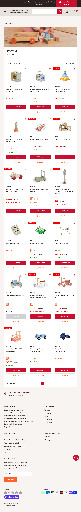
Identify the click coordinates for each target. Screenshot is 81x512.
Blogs (46, 416)
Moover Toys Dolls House (63, 139)
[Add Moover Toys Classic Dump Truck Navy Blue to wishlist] (74, 328)
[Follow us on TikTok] (16, 492)
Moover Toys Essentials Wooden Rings (14, 140)
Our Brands (47, 413)
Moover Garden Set (36, 243)
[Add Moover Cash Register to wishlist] (25, 223)
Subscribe (10, 479)
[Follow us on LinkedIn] (20, 492)
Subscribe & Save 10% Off (68, 3)
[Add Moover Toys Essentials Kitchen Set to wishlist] (25, 69)
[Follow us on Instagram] (9, 492)
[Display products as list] (73, 63)
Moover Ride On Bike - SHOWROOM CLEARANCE (39, 296)
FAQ (5, 452)
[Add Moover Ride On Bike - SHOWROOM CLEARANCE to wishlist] (50, 274)
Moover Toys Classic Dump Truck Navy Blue (64, 350)
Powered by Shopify (9, 505)
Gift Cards (7, 449)
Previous (12, 383)
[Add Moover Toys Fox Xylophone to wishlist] (50, 119)
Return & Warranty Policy (12, 443)
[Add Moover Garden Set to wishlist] (50, 223)
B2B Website (48, 437)
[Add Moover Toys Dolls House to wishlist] (74, 119)
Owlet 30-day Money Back (12, 446)
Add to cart (16, 107)
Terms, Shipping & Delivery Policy (15, 440)
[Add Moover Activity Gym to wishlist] (74, 223)
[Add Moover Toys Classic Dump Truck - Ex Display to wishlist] (25, 169)
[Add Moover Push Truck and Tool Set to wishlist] (25, 274)
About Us (47, 410)
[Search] (59, 11)
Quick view (16, 112)
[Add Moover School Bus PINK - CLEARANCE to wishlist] (25, 328)
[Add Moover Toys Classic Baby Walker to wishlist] (50, 169)
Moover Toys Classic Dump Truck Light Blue (39, 350)
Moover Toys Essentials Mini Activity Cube (39, 90)
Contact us (19, 395)
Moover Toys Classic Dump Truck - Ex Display (15, 190)
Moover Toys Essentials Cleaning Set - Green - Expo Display (64, 191)
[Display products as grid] (70, 63)
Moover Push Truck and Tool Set (15, 296)
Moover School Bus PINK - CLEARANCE (14, 350)
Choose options (40, 211)
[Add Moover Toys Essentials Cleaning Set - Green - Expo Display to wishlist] (74, 169)
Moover (11, 23)
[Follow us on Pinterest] (12, 492)
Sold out (16, 316)
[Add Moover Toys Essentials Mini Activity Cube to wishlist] (50, 69)
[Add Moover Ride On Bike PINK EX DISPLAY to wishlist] (74, 274)
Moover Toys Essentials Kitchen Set (14, 90)
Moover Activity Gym (61, 243)
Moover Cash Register (13, 243)
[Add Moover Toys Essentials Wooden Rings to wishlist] (25, 119)
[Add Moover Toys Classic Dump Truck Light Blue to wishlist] (50, 328)
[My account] (67, 11)
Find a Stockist (49, 422)
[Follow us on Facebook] (5, 492)
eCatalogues (48, 440)
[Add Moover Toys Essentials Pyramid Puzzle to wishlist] (74, 69)
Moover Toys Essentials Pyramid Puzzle (62, 90)
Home (5, 23)
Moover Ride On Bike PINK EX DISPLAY (64, 296)
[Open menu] (5, 11)
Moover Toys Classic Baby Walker (39, 190)
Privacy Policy (48, 419)
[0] (75, 11)
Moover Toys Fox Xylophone (39, 139)
